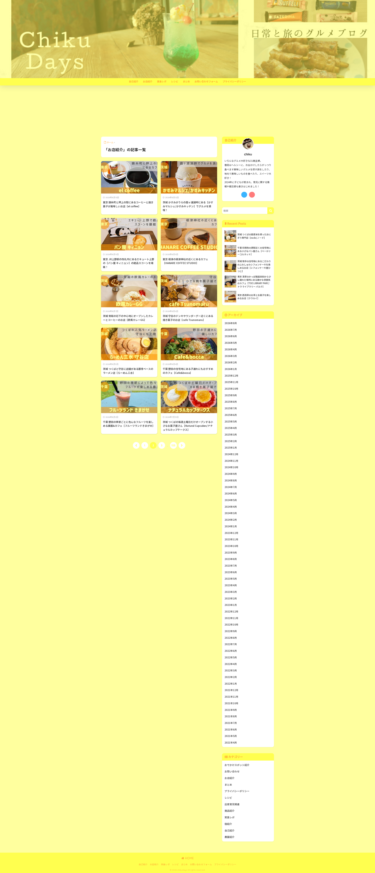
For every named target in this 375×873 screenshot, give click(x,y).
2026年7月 (231, 329)
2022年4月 (231, 664)
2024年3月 (231, 513)
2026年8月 (231, 323)
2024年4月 (231, 506)
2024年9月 (231, 474)
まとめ (186, 81)
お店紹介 (147, 81)
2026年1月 (231, 369)
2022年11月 (231, 618)
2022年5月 (231, 657)
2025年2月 (231, 441)
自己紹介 (133, 81)
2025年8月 (231, 401)
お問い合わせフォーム (206, 81)
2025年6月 (231, 415)
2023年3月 (231, 592)
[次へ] (182, 445)
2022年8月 (231, 637)
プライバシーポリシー (234, 81)
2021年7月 (231, 723)
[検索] (270, 210)
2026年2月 (231, 362)
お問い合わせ (232, 771)
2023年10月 (231, 546)
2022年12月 (231, 611)
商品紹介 (230, 810)
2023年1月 (231, 605)
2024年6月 (231, 493)
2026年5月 (231, 343)
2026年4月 (231, 349)
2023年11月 (231, 539)
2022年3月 (231, 670)
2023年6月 (231, 572)
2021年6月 (231, 729)
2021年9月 (231, 710)
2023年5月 (231, 578)
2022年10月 (231, 624)
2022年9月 (231, 631)
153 (173, 445)
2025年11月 (231, 382)
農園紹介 (230, 837)
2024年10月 (231, 467)
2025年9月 (231, 395)
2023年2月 (231, 598)
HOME (189, 858)
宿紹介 (228, 824)
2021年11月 (231, 696)
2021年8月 (231, 716)
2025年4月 (231, 428)
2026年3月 (231, 356)
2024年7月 (231, 487)
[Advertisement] (187, 111)
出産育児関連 (232, 804)
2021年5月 (231, 736)
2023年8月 (231, 559)
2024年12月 (231, 454)
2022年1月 (231, 683)
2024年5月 (231, 500)
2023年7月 (231, 565)
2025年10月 (231, 388)
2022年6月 (231, 651)
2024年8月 (231, 480)
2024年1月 (231, 526)
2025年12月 (231, 375)
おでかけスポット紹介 (237, 765)
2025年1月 (231, 447)
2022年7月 (231, 644)
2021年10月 (231, 703)
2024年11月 (231, 461)
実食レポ (161, 81)
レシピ (174, 81)
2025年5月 (231, 421)
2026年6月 (231, 336)
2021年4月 (231, 742)
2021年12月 (231, 690)
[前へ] (136, 445)
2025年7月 (231, 408)
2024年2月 (231, 519)
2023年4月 (231, 585)
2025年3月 (231, 434)
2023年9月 (231, 552)
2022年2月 (231, 677)
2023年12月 (231, 533)
